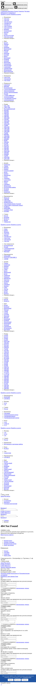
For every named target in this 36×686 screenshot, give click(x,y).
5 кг (5, 404)
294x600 (6, 154)
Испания (6, 217)
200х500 (6, 388)
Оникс (6, 176)
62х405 (6, 340)
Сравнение (11, 13)
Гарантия (6, 554)
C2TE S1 (6, 423)
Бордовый (7, 329)
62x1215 (6, 344)
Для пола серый (8, 37)
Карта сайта (7, 555)
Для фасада (7, 24)
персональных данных (22, 588)
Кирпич (6, 286)
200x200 (6, 149)
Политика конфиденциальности (10, 573)
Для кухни (7, 77)
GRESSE (6, 199)
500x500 (6, 142)
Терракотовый (8, 68)
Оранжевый (7, 64)
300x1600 (6, 118)
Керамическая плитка (21, 4)
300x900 (6, 376)
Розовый (6, 59)
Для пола (6, 18)
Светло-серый (8, 463)
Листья (6, 289)
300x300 (6, 148)
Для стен (6, 20)
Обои (5, 287)
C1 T (5, 425)
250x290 (6, 122)
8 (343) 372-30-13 (5, 511)
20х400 (6, 365)
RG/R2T (6, 448)
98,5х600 (6, 358)
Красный (6, 53)
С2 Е (5, 422)
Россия (6, 215)
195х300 (6, 361)
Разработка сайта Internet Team (9, 576)
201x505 (6, 355)
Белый (6, 42)
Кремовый (7, 319)
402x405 (6, 346)
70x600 (6, 133)
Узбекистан (7, 221)
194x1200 (6, 121)
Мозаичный (7, 186)
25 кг (5, 403)
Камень (6, 169)
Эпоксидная (7, 453)
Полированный (8, 245)
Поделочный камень (10, 187)
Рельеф (6, 94)
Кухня (6, 292)
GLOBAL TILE (8, 210)
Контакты (11, 11)
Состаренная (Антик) (10, 98)
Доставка (27, 11)
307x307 (6, 145)
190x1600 (6, 131)
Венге (5, 56)
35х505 (6, 335)
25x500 (6, 362)
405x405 (6, 110)
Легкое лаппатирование (11, 92)
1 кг (5, 432)
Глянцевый (7, 250)
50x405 (6, 338)
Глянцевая (7, 84)
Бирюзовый (7, 323)
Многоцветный (8, 71)
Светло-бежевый (9, 472)
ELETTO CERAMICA (10, 257)
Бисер (5, 271)
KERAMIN (7, 208)
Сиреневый (7, 67)
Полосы (6, 190)
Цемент (6, 173)
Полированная (8, 88)
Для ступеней (8, 26)
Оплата (16, 11)
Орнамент (7, 184)
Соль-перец (7, 179)
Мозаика (6, 29)
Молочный (7, 62)
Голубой (6, 55)
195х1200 (6, 158)
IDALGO (6, 197)
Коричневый (7, 49)
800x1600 (6, 137)
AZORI (6, 259)
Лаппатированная (9, 91)
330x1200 (6, 124)
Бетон (5, 172)
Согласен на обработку (15, 588)
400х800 (6, 139)
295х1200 (6, 157)
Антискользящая (8, 97)
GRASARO (7, 200)
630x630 (6, 347)
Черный (6, 310)
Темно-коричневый (9, 475)
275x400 (6, 371)
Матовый (6, 251)
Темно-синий (8, 480)
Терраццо (6, 178)
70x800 (6, 125)
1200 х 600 (7, 107)
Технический (8, 31)
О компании (4, 11)
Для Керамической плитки (11, 417)
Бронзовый (7, 58)
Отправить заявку (5, 590)
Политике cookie (27, 677)
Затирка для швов (22, 8)
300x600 (6, 152)
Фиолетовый (7, 65)
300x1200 (6, 127)
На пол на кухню (9, 35)
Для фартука (7, 23)
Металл (6, 181)
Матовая (6, 86)
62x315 (6, 337)
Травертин (7, 164)
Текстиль (6, 280)
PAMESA (6, 207)
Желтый (6, 50)
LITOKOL (7, 398)
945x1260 (6, 341)
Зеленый (6, 61)
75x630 (6, 349)
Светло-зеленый (8, 481)
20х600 (6, 364)
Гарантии (21, 11)
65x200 (6, 143)
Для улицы (7, 80)
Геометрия (7, 192)
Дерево (6, 166)
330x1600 (6, 130)
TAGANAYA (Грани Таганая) (12, 203)
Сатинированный (9, 248)
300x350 (6, 113)
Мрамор (6, 167)
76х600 (6, 155)
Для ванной (7, 79)
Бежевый (6, 47)
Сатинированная (9, 100)
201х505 (6, 382)
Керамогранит (7, 4)
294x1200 (6, 151)
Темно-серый (8, 469)
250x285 (6, 119)
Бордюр (6, 32)
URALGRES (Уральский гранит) (13, 205)
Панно (6, 230)
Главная (6, 520)
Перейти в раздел (6, 14)
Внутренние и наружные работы (13, 444)
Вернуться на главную (7, 534)
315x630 (6, 356)
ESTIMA (6, 211)
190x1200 (6, 128)
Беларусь (6, 218)
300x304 (6, 343)
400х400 (6, 387)
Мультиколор (8, 70)
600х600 (6, 380)
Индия (6, 220)
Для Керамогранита (9, 416)
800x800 (6, 134)
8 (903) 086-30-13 (5, 513)
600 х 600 (6, 105)
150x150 (6, 352)
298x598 (6, 116)
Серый (6, 45)
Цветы (6, 283)
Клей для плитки (8, 8)
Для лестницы (8, 21)
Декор (5, 34)
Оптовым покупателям (10, 503)
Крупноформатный (9, 109)
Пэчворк (6, 189)
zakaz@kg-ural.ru (5, 496)
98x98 (5, 140)
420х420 (6, 379)
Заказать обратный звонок (8, 567)
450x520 (6, 146)
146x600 (6, 115)
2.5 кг (5, 434)
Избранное (4, 13)
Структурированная (9, 89)
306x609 (6, 112)
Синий (6, 52)
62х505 (6, 384)
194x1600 (6, 136)
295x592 (6, 359)
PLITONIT (7, 397)
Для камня (7, 413)
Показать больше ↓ (9, 38)
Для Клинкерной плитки (11, 414)
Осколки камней (8, 170)
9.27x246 (6, 374)
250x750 (6, 367)
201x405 (6, 350)
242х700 (6, 385)
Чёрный (6, 44)
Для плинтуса (8, 27)
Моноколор (7, 175)
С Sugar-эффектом (9, 95)
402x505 (6, 353)
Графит (6, 467)
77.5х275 (6, 373)
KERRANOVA (8, 202)
